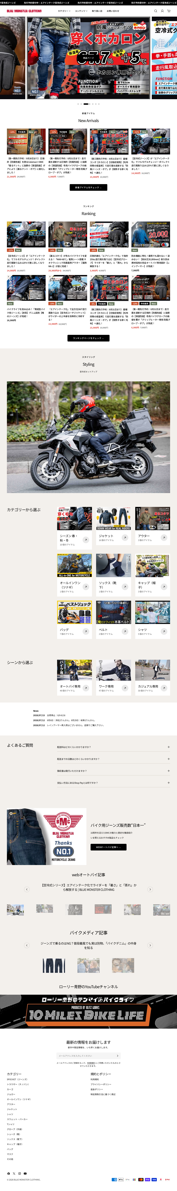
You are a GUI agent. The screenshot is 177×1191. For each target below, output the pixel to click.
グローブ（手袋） (15, 1129)
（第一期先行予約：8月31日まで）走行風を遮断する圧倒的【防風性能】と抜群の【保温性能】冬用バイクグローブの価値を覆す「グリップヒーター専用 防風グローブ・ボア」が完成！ (67, 165)
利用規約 (91, 1062)
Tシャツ (10, 1124)
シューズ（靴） (14, 1134)
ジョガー (11, 1094)
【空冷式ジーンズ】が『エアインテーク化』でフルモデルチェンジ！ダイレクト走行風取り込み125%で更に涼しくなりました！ (150, 164)
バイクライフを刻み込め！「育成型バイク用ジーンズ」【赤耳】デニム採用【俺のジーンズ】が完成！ (26, 313)
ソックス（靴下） (15, 1139)
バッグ (10, 1149)
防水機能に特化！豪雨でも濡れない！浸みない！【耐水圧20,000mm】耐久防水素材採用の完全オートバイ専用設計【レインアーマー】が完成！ (150, 261)
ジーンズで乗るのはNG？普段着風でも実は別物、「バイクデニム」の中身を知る (88, 945)
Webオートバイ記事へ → (108, 847)
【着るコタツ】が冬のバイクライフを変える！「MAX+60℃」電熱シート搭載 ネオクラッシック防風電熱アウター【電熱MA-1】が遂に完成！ (67, 261)
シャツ (10, 1114)
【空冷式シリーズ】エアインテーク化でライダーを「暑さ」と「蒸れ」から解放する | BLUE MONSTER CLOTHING (88, 887)
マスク (10, 1154)
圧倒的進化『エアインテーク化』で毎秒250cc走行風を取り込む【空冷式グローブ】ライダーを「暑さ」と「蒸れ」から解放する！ (109, 261)
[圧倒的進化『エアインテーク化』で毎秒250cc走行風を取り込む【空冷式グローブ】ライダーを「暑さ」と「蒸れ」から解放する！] (109, 234)
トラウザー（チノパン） (18, 1084)
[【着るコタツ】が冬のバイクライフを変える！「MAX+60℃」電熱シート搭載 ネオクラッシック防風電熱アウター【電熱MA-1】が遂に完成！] (67, 234)
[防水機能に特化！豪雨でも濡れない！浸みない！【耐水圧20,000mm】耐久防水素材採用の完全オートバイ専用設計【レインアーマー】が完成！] (150, 234)
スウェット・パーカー (17, 1119)
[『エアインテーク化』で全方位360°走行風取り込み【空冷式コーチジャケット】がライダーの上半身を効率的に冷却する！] (67, 288)
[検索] (155, 11)
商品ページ (88, 57)
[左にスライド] (27, 889)
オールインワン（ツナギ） (19, 1099)
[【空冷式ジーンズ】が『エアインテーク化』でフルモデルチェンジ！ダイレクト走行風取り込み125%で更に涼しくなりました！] (150, 141)
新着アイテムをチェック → (88, 187)
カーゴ (10, 1089)
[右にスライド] (150, 889)
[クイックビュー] (41, 134)
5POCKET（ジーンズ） (17, 1079)
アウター (11, 1104)
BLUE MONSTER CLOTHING (27, 1179)
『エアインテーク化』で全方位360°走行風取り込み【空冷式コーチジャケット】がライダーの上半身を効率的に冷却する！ (67, 314)
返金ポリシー (97, 1089)
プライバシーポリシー (101, 1084)
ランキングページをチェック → (88, 338)
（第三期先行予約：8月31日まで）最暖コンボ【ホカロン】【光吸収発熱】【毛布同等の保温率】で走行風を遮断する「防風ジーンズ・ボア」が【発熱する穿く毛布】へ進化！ (109, 165)
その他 (10, 1159)
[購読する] (117, 1056)
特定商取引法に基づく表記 (103, 1094)
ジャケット (12, 1109)
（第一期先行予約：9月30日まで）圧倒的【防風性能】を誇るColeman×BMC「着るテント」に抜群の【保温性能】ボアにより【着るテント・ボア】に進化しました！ (26, 165)
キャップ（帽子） (15, 1144)
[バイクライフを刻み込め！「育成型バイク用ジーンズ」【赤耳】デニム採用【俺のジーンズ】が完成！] (26, 288)
